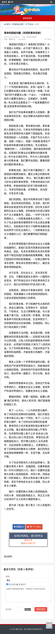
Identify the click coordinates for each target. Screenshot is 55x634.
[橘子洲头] (26, 9)
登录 (5, 2)
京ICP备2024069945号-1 (33, 629)
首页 (8, 24)
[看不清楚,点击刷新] (28, 609)
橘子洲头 (19, 629)
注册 (11, 2)
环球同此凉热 (17, 24)
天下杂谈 (29, 24)
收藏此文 (20, 527)
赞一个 (35, 527)
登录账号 (22, 584)
